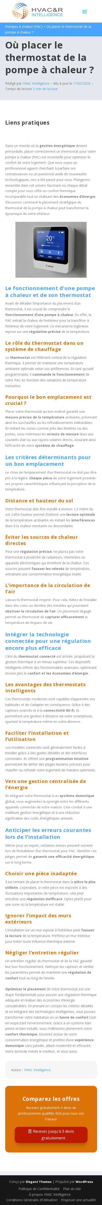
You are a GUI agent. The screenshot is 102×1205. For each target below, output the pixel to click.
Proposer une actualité (78, 1200)
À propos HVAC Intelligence (50, 1194)
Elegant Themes (38, 1182)
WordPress (84, 1182)
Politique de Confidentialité (39, 1188)
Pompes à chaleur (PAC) (23, 26)
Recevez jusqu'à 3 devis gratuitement (53, 1134)
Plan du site (72, 1188)
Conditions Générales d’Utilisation (31, 1200)
